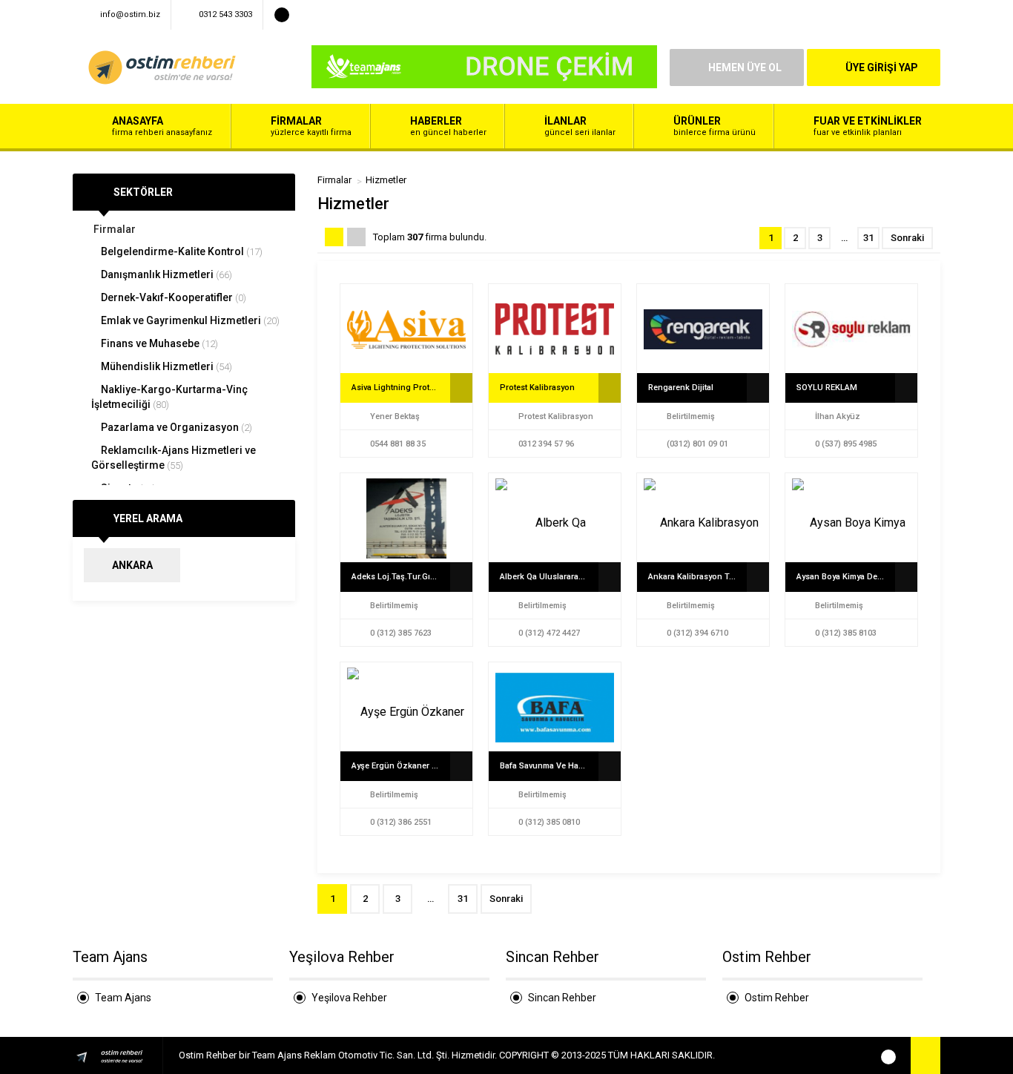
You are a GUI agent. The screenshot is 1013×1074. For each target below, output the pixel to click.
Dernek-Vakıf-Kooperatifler (172, 297)
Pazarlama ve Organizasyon (175, 427)
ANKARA (132, 565)
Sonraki (907, 237)
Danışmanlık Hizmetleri (165, 274)
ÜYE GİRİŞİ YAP (881, 67)
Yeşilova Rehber (349, 998)
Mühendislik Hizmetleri (165, 366)
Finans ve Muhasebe (158, 343)
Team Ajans (123, 998)
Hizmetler (386, 179)
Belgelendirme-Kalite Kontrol (181, 251)
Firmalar (113, 229)
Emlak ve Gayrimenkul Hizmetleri (189, 320)
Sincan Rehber (562, 998)
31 (868, 237)
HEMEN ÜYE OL (745, 67)
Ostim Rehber (777, 998)
